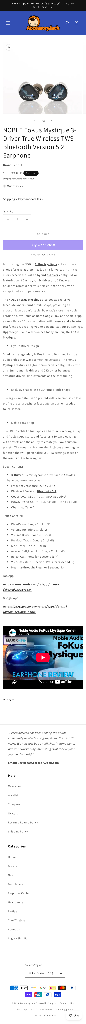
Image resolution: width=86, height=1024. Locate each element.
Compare (14, 804)
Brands (12, 866)
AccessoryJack (27, 1003)
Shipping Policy (18, 831)
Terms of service (44, 1009)
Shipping (7, 178)
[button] (8, 23)
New (11, 875)
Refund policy (67, 1003)
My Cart (13, 813)
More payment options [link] (43, 254)
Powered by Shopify (46, 1003)
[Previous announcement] (7, 5)
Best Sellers (15, 884)
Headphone (15, 902)
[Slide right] (51, 121)
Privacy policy (24, 1009)
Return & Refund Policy (23, 822)
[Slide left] (34, 121)
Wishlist (13, 795)
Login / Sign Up (18, 938)
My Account (15, 786)
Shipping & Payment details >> (23, 199)
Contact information (45, 1015)
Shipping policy (64, 1009)
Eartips (12, 911)
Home (12, 857)
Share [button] (10, 700)
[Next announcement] (78, 5)
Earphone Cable (18, 893)
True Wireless (16, 920)
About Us (14, 929)
